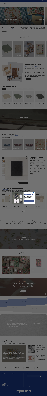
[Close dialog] (33, 192)
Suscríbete (29, 201)
